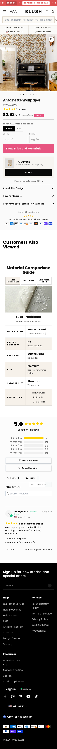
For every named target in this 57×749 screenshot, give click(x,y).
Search (7, 676)
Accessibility (39, 630)
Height (32, 134)
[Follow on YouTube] (28, 696)
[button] (45, 549)
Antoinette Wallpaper (15, 538)
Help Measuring (12, 609)
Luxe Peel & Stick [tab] (44, 281)
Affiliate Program (13, 627)
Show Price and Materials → (25, 148)
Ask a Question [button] (30, 468)
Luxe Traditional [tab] (13, 281)
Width (6, 134)
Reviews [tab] (11, 477)
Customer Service (13, 604)
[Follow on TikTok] (36, 696)
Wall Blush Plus (40, 625)
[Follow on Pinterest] (21, 696)
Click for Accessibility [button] (20, 716)
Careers (8, 632)
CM (19, 128)
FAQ (5, 621)
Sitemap (8, 644)
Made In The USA (13, 670)
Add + (28, 172)
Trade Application (13, 681)
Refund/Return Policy (40, 606)
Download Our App (11, 662)
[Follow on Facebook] (5, 696)
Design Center (11, 638)
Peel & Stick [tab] (28, 281)
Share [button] (12, 549)
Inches (9, 128)
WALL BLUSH (12, 105)
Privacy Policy (40, 619)
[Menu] (4, 11)
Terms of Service (42, 613)
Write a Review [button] (30, 460)
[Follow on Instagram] (13, 696)
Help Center (10, 615)
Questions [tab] (30, 477)
